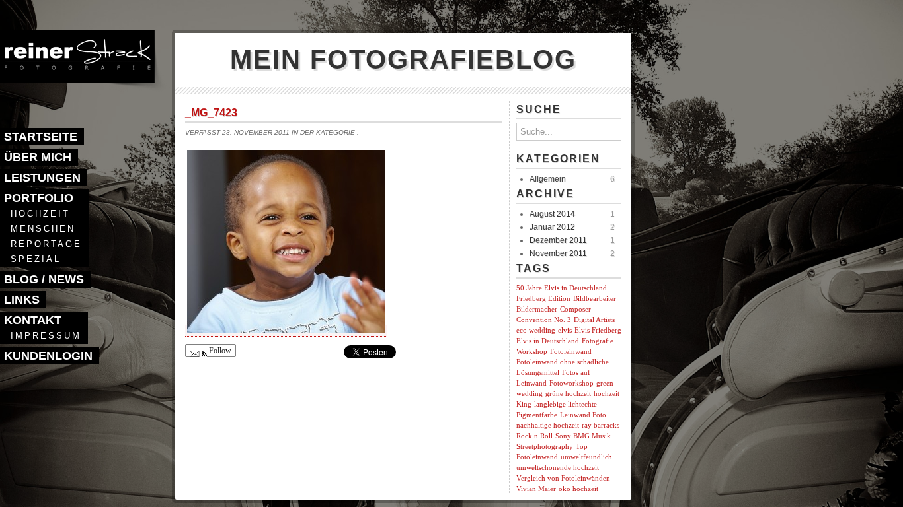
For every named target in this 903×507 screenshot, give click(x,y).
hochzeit (606, 393)
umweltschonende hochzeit (557, 467)
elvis (565, 330)
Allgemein (548, 179)
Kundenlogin (48, 356)
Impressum (46, 335)
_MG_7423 (211, 112)
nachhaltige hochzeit (547, 425)
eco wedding (535, 330)
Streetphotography (544, 446)
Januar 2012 (552, 227)
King (523, 404)
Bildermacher (536, 309)
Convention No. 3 (543, 319)
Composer (575, 309)
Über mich (37, 157)
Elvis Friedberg (597, 330)
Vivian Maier (536, 488)
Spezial (36, 259)
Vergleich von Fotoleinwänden (563, 478)
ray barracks (600, 425)
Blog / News (44, 279)
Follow (219, 350)
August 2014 (552, 214)
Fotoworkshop (571, 383)
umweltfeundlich (586, 457)
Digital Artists (594, 319)
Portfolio (38, 198)
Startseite (40, 137)
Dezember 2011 (558, 240)
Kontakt (32, 320)
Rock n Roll (534, 436)
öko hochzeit (578, 488)
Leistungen (42, 178)
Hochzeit (40, 213)
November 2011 (558, 253)
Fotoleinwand (571, 351)
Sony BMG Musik (583, 436)
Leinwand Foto (583, 415)
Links (22, 300)
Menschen (43, 228)
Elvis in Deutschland (547, 341)
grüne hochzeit (568, 393)
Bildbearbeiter (594, 298)
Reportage (46, 244)
